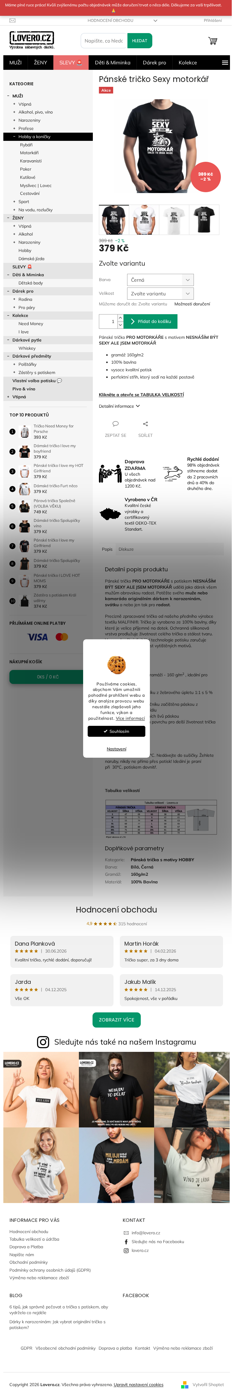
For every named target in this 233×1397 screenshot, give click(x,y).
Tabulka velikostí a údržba (34, 1239)
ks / (48, 677)
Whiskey (27, 348)
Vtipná (25, 104)
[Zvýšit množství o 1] (120, 317)
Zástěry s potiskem (37, 372)
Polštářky (27, 364)
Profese (26, 128)
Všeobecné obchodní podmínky (65, 1348)
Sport (24, 201)
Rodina (25, 299)
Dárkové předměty (31, 356)
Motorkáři (29, 152)
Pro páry (27, 307)
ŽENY (18, 218)
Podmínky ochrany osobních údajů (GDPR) (50, 1270)
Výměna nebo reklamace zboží (39, 1277)
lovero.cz (140, 1250)
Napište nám (21, 1254)
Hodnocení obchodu (110, 20)
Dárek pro (22, 291)
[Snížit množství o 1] (120, 324)
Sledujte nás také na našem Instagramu (125, 1041)
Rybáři (26, 145)
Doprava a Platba (26, 1246)
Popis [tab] (107, 549)
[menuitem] (15, 62)
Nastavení (116, 749)
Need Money (31, 323)
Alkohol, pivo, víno (36, 112)
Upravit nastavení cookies (139, 1384)
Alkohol (26, 234)
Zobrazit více (116, 1019)
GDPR (26, 1348)
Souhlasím (119, 731)
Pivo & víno (23, 389)
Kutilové (27, 177)
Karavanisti (31, 161)
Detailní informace (116, 406)
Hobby (25, 250)
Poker (25, 169)
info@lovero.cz (146, 1233)
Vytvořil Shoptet (208, 1384)
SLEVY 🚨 (22, 267)
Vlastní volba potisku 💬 (37, 380)
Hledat (139, 41)
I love (24, 332)
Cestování (29, 193)
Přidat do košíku (154, 321)
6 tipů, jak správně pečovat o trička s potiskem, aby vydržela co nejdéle (58, 1309)
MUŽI (17, 96)
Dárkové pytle (27, 340)
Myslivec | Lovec (36, 185)
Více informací (130, 718)
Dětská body (31, 283)
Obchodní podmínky (28, 1262)
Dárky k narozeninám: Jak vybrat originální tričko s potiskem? (57, 1324)
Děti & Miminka (28, 274)
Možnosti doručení (192, 304)
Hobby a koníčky (34, 136)
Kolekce (20, 315)
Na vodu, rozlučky (35, 209)
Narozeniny (29, 120)
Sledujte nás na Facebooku (158, 1241)
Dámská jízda (31, 258)
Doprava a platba (115, 1348)
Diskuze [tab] (126, 549)
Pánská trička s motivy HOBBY (162, 859)
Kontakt (142, 1348)
